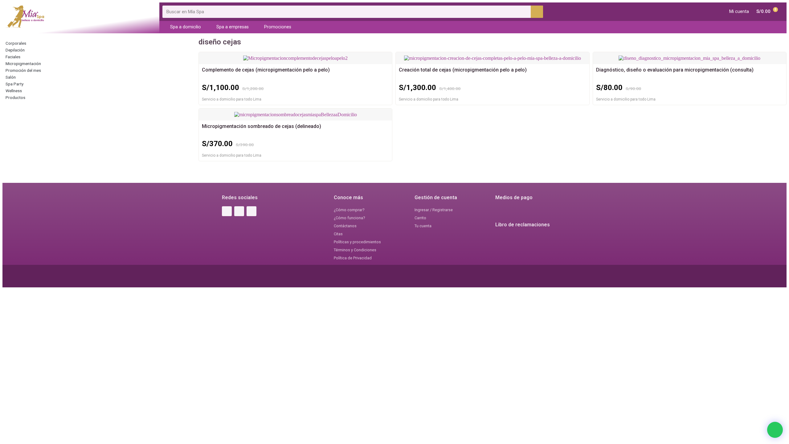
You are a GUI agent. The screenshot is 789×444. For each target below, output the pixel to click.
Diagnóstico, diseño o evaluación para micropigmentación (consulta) (675, 70)
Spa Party (14, 83)
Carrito (420, 218)
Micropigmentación (23, 63)
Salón (11, 77)
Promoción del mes (23, 70)
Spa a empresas (232, 27)
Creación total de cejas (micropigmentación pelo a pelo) (463, 70)
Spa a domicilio (185, 27)
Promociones (277, 27)
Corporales (16, 43)
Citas (338, 234)
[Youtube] (251, 211)
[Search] (537, 12)
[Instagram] (239, 211)
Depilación (15, 49)
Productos (15, 97)
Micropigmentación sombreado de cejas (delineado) (261, 126)
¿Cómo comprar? (349, 210)
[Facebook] (227, 211)
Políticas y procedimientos (357, 242)
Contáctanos (345, 226)
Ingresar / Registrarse (434, 210)
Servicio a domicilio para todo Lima (231, 99)
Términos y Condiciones (355, 250)
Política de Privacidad (353, 258)
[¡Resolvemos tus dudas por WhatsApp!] (775, 430)
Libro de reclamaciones (522, 225)
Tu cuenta (423, 226)
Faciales (13, 56)
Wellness (14, 90)
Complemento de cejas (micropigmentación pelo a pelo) (266, 70)
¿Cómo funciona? (349, 218)
